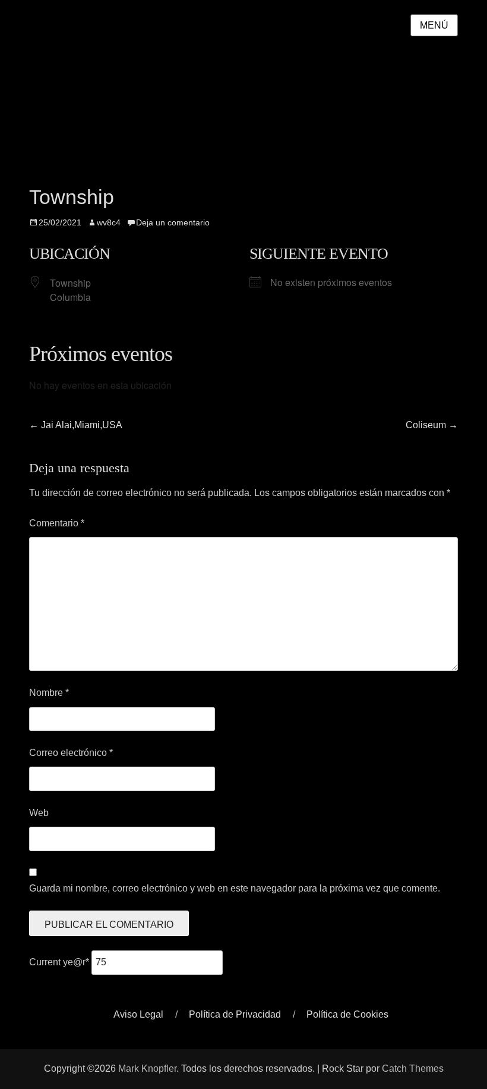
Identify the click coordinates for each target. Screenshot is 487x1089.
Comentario (56, 523)
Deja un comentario (173, 222)
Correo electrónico (71, 753)
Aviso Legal (138, 1014)
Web (39, 813)
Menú (434, 25)
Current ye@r (59, 962)
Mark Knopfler (147, 1068)
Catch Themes (413, 1068)
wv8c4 (109, 222)
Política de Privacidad (235, 1014)
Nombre (49, 693)
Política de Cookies (347, 1014)
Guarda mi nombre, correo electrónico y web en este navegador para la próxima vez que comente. (234, 888)
